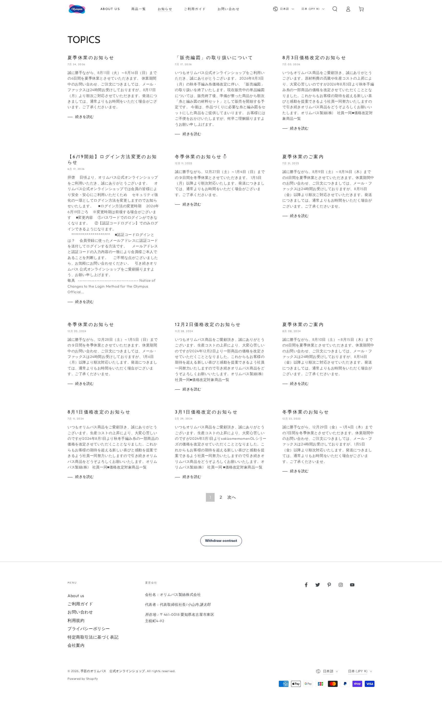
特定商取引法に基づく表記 (93, 637)
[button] (334, 9)
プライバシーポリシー (89, 628)
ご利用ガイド (80, 603)
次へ (231, 497)
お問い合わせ (80, 612)
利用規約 (76, 620)
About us (76, 595)
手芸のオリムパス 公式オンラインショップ (113, 671)
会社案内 (76, 645)
